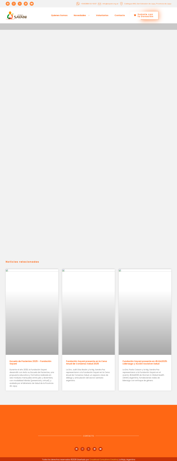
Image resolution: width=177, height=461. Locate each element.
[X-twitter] (20, 4)
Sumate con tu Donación (145, 15)
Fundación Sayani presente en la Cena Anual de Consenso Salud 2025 (86, 362)
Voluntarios (102, 15)
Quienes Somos (59, 15)
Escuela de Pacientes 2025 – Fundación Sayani (30, 362)
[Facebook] (8, 4)
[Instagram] (14, 4)
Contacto (120, 15)
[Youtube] (32, 4)
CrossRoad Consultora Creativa (104, 459)
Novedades (80, 15)
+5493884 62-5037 (89, 4)
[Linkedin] (26, 4)
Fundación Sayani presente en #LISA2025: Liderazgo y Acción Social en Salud (145, 362)
